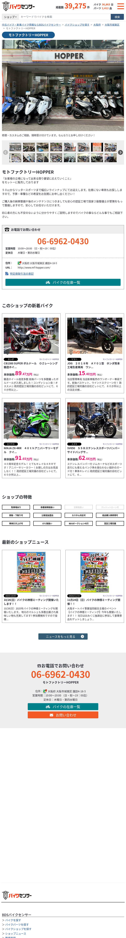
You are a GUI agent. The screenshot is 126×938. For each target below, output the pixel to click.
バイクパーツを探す (17, 924)
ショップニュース (15, 933)
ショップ (9, 17)
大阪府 (97, 24)
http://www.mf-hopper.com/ (34, 267)
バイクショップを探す (77, 24)
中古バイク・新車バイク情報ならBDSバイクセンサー (31, 24)
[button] (7, 85)
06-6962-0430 (63, 240)
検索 (117, 17)
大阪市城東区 (112, 24)
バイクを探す (13, 920)
